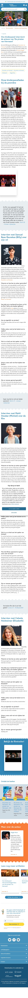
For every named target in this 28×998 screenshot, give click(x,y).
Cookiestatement (23, 981)
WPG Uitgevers (22, 983)
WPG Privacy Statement (16, 927)
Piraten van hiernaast (6, 299)
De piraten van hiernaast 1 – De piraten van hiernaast (13, 70)
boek (12, 308)
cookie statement (15, 504)
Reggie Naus (12, 73)
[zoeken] (25, 9)
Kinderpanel (4, 73)
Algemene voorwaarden (14, 981)
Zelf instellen (14, 512)
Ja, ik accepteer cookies (14, 508)
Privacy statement (5, 981)
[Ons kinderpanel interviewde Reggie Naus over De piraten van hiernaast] (10, 881)
